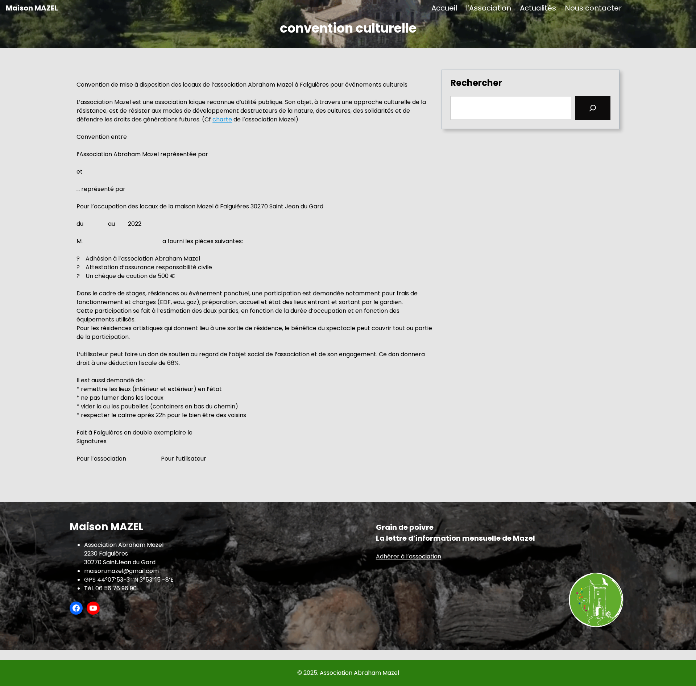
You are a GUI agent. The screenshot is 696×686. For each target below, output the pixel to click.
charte (222, 119)
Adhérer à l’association (408, 556)
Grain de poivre (405, 527)
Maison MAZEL (32, 8)
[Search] (592, 108)
